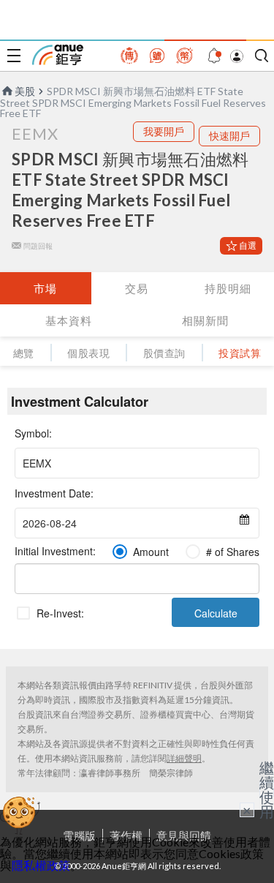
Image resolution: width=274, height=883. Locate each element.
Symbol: (33, 433)
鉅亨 (57, 55)
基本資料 (68, 320)
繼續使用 (266, 789)
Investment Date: (54, 493)
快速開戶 (229, 135)
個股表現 (88, 353)
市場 (45, 288)
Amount (151, 551)
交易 (136, 288)
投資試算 (239, 353)
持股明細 (228, 288)
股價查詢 (164, 353)
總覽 (23, 353)
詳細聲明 (184, 758)
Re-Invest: (60, 613)
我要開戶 (163, 131)
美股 (25, 91)
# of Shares (232, 551)
